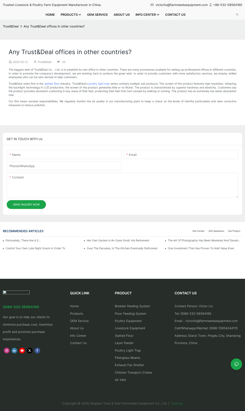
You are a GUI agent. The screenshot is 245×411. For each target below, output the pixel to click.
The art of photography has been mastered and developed (205, 240)
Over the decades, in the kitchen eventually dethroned (122, 248)
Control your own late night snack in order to (35, 248)
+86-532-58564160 (227, 5)
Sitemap (176, 403)
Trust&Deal (11, 26)
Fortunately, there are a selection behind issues (24, 240)
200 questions (216, 230)
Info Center (198, 230)
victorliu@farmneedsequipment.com (182, 5)
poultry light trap (98, 83)
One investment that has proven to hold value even (201, 248)
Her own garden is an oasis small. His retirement (118, 240)
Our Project (234, 230)
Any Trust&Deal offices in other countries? (54, 26)
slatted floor (52, 83)
